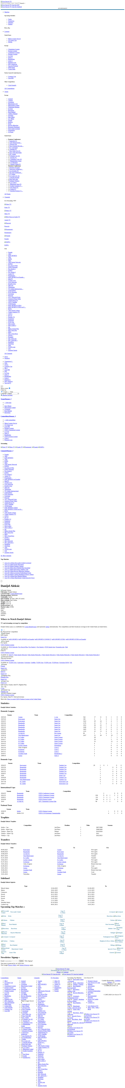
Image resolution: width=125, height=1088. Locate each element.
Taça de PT (7, 383)
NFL (93, 1007)
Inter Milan (11, 117)
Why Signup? (29, 961)
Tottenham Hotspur (13, 107)
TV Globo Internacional (11, 491)
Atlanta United (27, 1029)
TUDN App (39, 662)
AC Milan (11, 119)
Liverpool (11, 102)
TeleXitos (11, 344)
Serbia (47, 627)
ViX (9, 348)
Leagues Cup (12, 76)
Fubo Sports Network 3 (49, 655)
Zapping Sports (12, 350)
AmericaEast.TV (13, 300)
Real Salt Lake (13, 179)
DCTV (10, 315)
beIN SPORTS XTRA (14, 305)
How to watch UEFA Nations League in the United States (24, 699)
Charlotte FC (13, 149)
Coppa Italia (11, 69)
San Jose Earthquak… (15, 172)
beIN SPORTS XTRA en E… (17, 307)
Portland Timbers (14, 181)
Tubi (9, 345)
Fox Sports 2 (12, 272)
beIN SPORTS (12, 255)
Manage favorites (7, 395)
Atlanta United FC (15, 164)
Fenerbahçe (11, 130)
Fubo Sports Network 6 (92, 655)
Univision (11, 294)
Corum (20, 717)
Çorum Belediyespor (16, 593)
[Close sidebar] (1, 581)
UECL (6, 365)
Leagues (6, 31)
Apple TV (11, 274)
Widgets (90, 984)
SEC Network (12, 339)
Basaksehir (21, 723)
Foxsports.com (60, 647)
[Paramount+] (27, 447)
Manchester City (13, 104)
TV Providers (55, 978)
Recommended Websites (92, 996)
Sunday (10, 24)
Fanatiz (10, 252)
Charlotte (25, 1012)
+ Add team (7, 402)
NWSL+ (10, 335)
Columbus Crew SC (16, 159)
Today (10, 19)
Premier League (12, 54)
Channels (7, 197)
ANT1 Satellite (12, 302)
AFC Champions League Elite (47, 801)
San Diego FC (14, 187)
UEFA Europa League (11, 436)
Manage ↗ (8, 399)
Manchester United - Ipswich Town (74, 1007)
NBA (89, 1007)
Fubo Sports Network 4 (63, 655)
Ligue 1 (10, 61)
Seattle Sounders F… (16, 186)
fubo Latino (11, 324)
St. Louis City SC (14, 176)
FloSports (11, 320)
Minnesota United (28, 1049)
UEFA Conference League (46, 793)
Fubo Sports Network (20, 655)
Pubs (89, 994)
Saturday (10, 22)
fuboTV (10, 279)
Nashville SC (13, 141)
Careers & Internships (94, 991)
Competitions (5, 416)
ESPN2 (10, 264)
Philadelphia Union (15, 161)
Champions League (14, 49)
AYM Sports (12, 304)
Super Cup (62, 775)
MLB (89, 1009)
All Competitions (9, 88)
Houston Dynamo (14, 167)
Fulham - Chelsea (78, 984)
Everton (10, 109)
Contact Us (91, 1002)
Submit (21, 961)
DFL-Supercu (8, 381)
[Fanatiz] (35, 447)
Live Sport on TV (93, 1006)
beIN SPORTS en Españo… (16, 277)
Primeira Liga (12, 62)
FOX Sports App (50, 647)
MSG (9, 332)
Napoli (10, 120)
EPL (5, 371)
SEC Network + (13, 340)
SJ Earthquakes (26, 1037)
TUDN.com (11, 347)
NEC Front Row (13, 334)
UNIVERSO (12, 290)
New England (26, 1009)
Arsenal (10, 99)
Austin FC (13, 189)
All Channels (8, 353)
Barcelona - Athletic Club (73, 990)
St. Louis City (26, 1041)
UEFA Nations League (7, 645)
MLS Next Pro (12, 330)
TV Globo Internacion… (42, 1020)
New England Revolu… (16, 146)
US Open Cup (12, 40)
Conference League (14, 52)
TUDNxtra (55, 662)
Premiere (10, 337)
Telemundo (11, 287)
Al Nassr (10, 132)
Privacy (90, 987)
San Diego (26, 1054)
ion (9, 327)
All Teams (7, 194)
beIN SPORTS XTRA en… (42, 1041)
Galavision (20, 662)
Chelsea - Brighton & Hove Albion (75, 1000)
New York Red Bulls (15, 152)
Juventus (10, 115)
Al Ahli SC (21, 733)
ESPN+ (10, 270)
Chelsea (10, 100)
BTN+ (10, 309)
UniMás (33, 662)
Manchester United (13, 105)
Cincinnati (25, 1011)
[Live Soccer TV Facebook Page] (75, 1029)
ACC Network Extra (14, 297)
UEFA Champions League (12, 430)
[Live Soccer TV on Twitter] (75, 1032)
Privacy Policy (12, 965)
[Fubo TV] (4, 447)
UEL (5, 363)
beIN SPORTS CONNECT (43, 639)
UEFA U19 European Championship (49, 813)
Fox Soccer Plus (13, 265)
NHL (97, 1007)
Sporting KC (26, 1057)
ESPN (10, 259)
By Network (4, 632)
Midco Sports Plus (13, 329)
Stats (2, 610)
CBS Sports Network (14, 262)
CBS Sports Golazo (14, 310)
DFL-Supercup (12, 64)
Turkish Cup (4, 691)
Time (11, 392)
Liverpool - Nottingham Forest (73, 997)
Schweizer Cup (63, 781)
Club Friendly (12, 85)
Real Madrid (11, 112)
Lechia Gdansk (22, 745)
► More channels (6, 555)
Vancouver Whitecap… (16, 169)
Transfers (3, 613)
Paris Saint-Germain (14, 129)
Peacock (10, 295)
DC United (12, 154)
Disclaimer (91, 989)
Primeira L (7, 380)
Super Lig (4, 637)
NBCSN (10, 285)
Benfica (10, 122)
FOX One (11, 322)
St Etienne (21, 749)
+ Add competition (9, 420)
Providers (90, 992)
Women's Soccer (92, 981)
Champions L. (8, 361)
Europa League (12, 51)
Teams (6, 91)
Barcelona (11, 110)
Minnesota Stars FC (16, 184)
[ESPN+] (41, 447)
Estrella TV (11, 317)
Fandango (11, 319)
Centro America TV (14, 312)
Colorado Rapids (14, 177)
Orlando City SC (15, 156)
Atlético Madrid (12, 114)
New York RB (26, 1016)
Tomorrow (11, 21)
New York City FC (14, 151)
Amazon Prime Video (14, 299)
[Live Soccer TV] (6, 1)
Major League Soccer (14, 39)
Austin (25, 1056)
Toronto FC (13, 157)
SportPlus (11, 342)
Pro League (57, 733)
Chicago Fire (13, 144)
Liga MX (11, 78)
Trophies (3, 612)
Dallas (24, 1039)
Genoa (20, 755)
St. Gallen (21, 737)
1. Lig (2, 688)
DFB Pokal (11, 67)
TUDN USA (12, 280)
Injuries (3, 615)
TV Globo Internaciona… (15, 289)
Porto (9, 124)
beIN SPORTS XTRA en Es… (13, 509)
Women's (7, 358)
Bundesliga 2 (58, 753)
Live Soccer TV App (94, 982)
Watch (2, 608)
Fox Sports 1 (12, 269)
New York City (26, 1014)
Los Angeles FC (14, 171)
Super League (58, 737)
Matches (6, 12)
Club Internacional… (15, 142)
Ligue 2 (56, 747)
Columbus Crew (28, 1022)
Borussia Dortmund (14, 127)
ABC (9, 254)
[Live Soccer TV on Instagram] (75, 1036)
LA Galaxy (13, 182)
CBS (9, 257)
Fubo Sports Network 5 (78, 655)
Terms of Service (24, 965)
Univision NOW (64, 662)
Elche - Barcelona (78, 983)
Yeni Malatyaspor (23, 735)
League (5, 392)
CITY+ (10, 314)
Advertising (91, 986)
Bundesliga (11, 59)
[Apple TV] (19, 447)
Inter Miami (25, 1006)
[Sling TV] (11, 447)
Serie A (10, 57)
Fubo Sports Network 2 (34, 655)
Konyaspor (21, 719)
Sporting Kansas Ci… (16, 191)
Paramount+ (11, 275)
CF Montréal (14, 162)
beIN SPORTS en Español (12, 479)
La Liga (10, 56)
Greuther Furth (22, 753)
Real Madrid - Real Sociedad (74, 987)
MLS (5, 368)
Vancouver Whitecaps (24, 1033)
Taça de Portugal (13, 66)
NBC (9, 260)
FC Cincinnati (13, 147)
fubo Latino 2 (12, 325)
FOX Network (13, 647)
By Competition (13, 632)
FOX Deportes (12, 292)
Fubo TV (57, 982)
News (6, 356)
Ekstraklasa (57, 745)
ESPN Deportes (12, 267)
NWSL (10, 42)
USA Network (12, 282)
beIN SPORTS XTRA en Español (76, 639)
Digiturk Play (5, 677)
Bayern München (13, 125)
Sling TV (57, 981)
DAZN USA (12, 284)
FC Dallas (12, 174)
